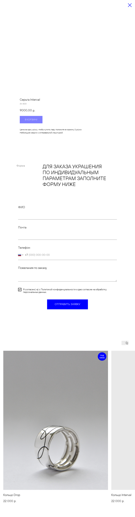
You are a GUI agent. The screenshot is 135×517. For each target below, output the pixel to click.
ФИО (21, 207)
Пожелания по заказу (32, 268)
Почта (22, 227)
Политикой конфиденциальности (58, 289)
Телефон (24, 248)
